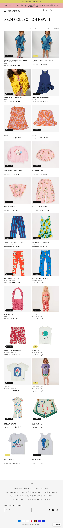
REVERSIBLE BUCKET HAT (40, 134)
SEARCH (49, 496)
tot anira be (28, 524)
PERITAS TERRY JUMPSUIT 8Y (41, 242)
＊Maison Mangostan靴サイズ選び (14, 492)
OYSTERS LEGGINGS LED (11, 278)
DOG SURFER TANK (37, 459)
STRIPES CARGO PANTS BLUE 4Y (14, 242)
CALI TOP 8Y (35, 314)
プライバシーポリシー (19, 500)
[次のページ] (36, 471)
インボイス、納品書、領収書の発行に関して (32, 496)
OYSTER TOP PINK (9, 206)
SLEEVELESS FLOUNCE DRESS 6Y (42, 98)
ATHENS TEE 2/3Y (37, 387)
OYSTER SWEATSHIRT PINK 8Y (13, 170)
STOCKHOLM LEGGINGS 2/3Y (13, 351)
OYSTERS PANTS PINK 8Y (39, 206)
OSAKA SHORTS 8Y (37, 423)
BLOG (46, 488)
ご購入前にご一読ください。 (34, 492)
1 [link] (26, 471)
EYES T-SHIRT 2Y (9, 459)
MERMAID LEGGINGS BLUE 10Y (41, 278)
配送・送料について (51, 492)
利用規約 (47, 500)
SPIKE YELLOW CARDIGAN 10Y (13, 98)
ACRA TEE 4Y (8, 387)
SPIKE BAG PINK (9, 314)
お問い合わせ (39, 488)
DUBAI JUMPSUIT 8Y (10, 423)
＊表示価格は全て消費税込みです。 (23, 488)
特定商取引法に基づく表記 (35, 500)
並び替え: (30, 28)
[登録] (29, 510)
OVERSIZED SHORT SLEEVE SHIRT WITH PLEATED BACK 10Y (16, 60)
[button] (5, 11)
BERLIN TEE (35, 351)
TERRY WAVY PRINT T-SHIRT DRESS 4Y (15, 134)
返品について (14, 496)
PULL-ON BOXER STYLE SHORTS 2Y (42, 60)
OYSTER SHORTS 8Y (38, 170)
